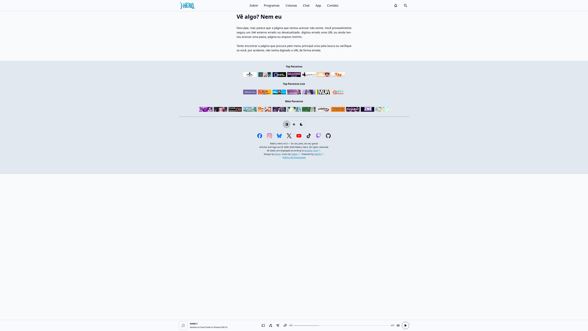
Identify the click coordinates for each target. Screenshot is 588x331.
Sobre (254, 5)
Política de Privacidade (294, 157)
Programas (272, 5)
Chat (306, 5)
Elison (278, 154)
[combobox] (270, 325)
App (318, 5)
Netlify (317, 154)
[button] (395, 5)
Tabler (294, 154)
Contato (332, 5)
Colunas (291, 5)
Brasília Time (311, 150)
